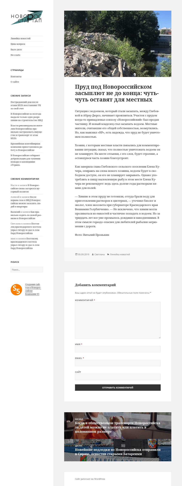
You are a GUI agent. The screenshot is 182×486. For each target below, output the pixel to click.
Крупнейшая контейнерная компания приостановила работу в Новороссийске (27, 147)
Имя (78, 344)
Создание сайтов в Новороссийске (33, 287)
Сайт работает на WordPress (90, 478)
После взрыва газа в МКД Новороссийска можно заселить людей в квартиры (26, 201)
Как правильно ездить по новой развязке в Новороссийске (26, 215)
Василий (15, 211)
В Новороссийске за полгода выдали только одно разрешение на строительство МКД (27, 117)
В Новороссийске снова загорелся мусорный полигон (25, 188)
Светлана (100, 254)
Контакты (16, 76)
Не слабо (15, 55)
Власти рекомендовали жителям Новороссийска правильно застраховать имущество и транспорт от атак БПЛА (27, 132)
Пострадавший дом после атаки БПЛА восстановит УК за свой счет (26, 105)
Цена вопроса (18, 43)
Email (79, 358)
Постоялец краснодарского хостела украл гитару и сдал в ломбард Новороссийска (26, 228)
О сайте (15, 81)
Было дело (16, 49)
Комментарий (85, 300)
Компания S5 (32, 294)
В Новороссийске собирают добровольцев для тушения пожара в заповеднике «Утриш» (25, 160)
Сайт (78, 372)
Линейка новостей (20, 38)
